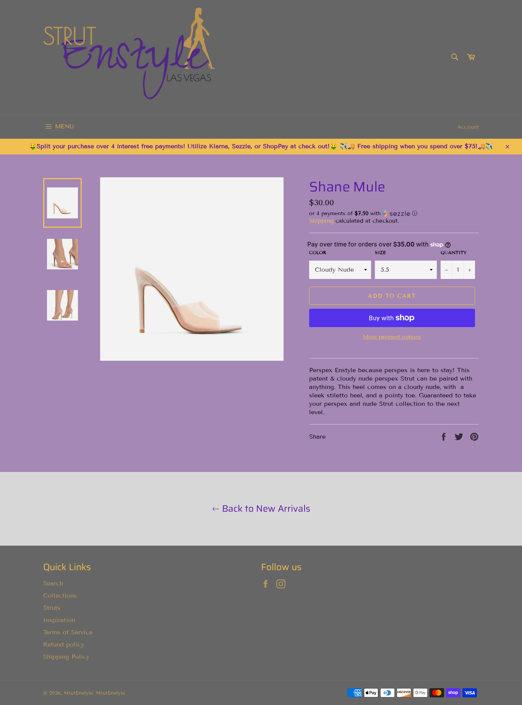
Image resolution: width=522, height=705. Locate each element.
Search (53, 583)
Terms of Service (67, 632)
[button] (394, 213)
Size (380, 252)
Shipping (321, 220)
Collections (60, 595)
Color (317, 252)
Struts (51, 607)
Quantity (454, 252)
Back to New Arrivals (265, 508)
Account (468, 127)
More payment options (392, 337)
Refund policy (63, 644)
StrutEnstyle (78, 693)
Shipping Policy (66, 656)
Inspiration (59, 620)
